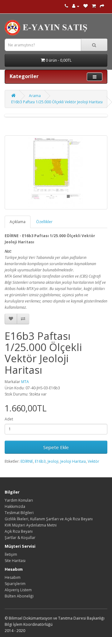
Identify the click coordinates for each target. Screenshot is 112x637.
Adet (9, 419)
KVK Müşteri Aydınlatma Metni (31, 525)
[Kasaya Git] (102, 6)
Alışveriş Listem (18, 590)
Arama (35, 95)
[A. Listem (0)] (85, 6)
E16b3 (40, 461)
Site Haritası (15, 560)
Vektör (93, 461)
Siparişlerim (15, 583)
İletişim (11, 554)
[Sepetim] (94, 6)
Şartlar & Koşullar (20, 537)
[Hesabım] (75, 6)
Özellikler (44, 221)
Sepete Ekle (56, 447)
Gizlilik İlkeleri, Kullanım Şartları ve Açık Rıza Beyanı (49, 519)
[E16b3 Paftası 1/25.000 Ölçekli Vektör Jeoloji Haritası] (56, 172)
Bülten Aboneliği (19, 596)
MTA (25, 381)
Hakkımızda (15, 506)
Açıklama (18, 221)
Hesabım (13, 577)
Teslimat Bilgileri (19, 512)
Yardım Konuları (19, 500)
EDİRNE (27, 461)
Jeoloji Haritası (73, 461)
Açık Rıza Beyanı (19, 531)
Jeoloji (53, 461)
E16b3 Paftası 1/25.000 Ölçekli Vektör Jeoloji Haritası (57, 102)
